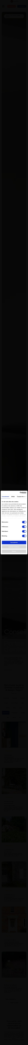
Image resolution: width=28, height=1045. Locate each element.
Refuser (14, 551)
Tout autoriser (14, 542)
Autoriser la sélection (14, 546)
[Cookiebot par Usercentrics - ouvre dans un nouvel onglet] (20, 493)
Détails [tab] (13, 496)
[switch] (24, 527)
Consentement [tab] (5, 496)
